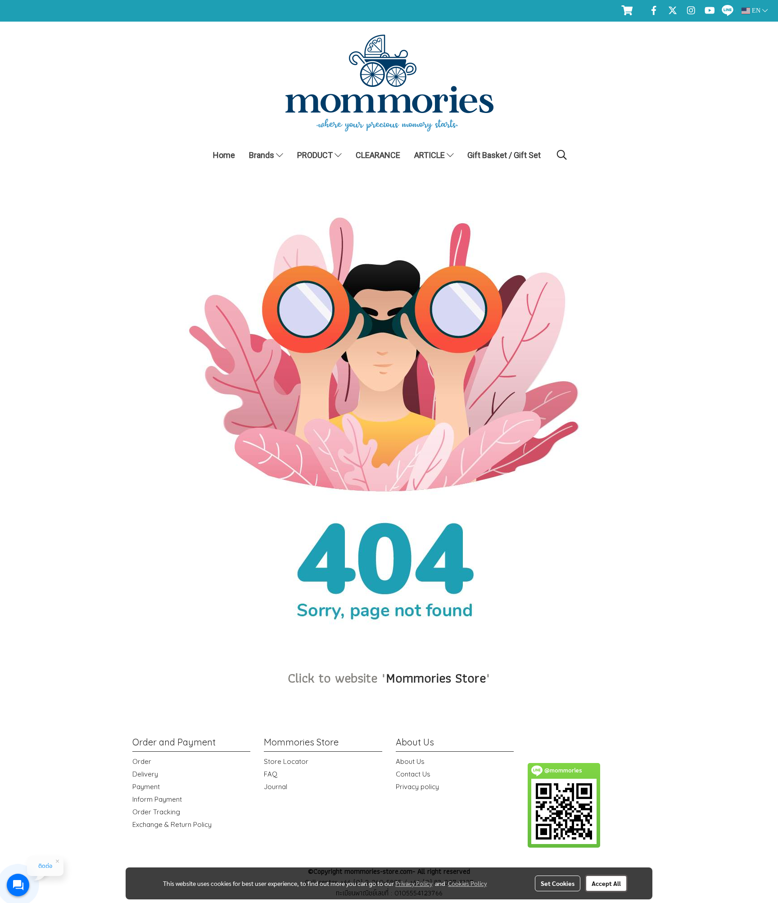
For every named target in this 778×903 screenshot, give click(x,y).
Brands (262, 155)
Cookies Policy (467, 883)
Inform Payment (157, 799)
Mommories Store (436, 678)
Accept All (606, 883)
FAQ (270, 774)
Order (141, 761)
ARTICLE (430, 155)
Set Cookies (557, 883)
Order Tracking (156, 812)
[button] (562, 154)
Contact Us (413, 774)
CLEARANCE (378, 155)
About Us (410, 761)
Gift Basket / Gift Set (504, 155)
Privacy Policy (413, 883)
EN (756, 10)
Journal (275, 786)
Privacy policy (417, 786)
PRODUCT (316, 155)
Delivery (145, 774)
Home (224, 155)
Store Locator (286, 761)
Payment (146, 786)
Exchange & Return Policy (172, 824)
